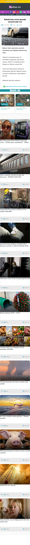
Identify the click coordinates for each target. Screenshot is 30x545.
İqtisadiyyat (7, 356)
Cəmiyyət (7, 149)
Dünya (6, 391)
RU (24, 12)
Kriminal (6, 253)
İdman (6, 322)
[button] (2, 100)
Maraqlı (6, 425)
